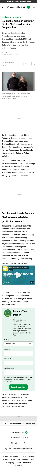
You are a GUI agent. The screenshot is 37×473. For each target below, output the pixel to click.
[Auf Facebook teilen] (20, 64)
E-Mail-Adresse (9, 368)
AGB (22, 457)
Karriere (16, 457)
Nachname (7, 358)
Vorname (7, 349)
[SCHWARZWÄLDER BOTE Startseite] (18, 7)
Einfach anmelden (18, 387)
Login (33, 7)
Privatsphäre (7, 457)
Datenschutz (30, 457)
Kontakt (18, 463)
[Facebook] (24, 443)
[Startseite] (5, 423)
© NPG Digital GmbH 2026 (18, 437)
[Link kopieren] (16, 64)
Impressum (27, 463)
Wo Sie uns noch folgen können (20, 449)
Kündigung (10, 463)
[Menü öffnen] (2, 7)
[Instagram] (12, 443)
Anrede (6, 339)
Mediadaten (7, 460)
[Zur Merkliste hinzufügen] (33, 64)
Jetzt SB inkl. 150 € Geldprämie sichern (18, 1)
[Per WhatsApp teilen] (29, 64)
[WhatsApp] (16, 443)
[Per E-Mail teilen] (25, 64)
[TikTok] (20, 443)
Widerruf (18, 466)
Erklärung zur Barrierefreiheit (23, 460)
